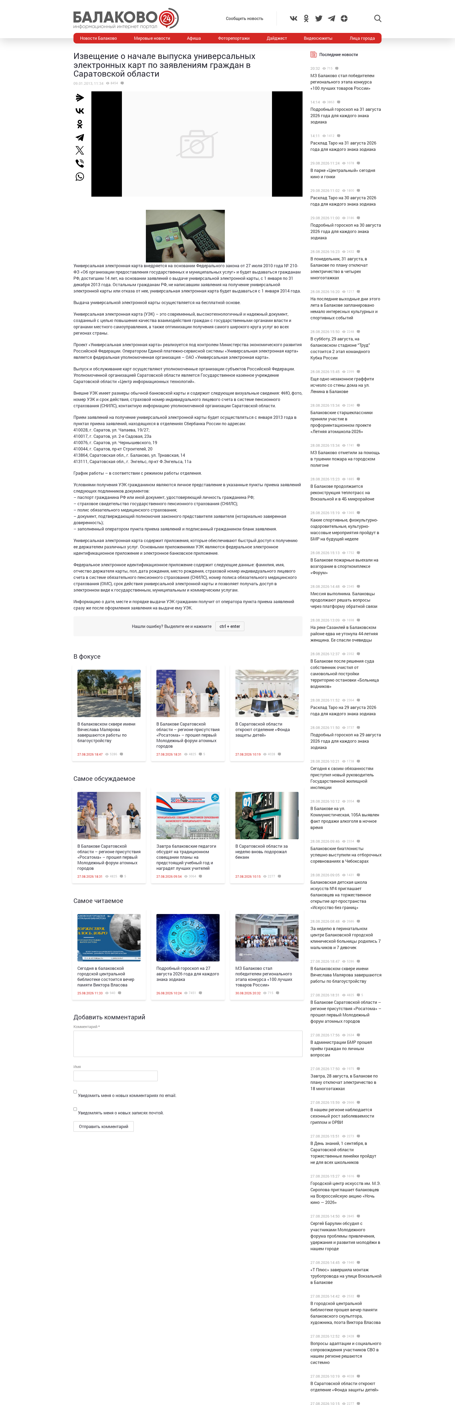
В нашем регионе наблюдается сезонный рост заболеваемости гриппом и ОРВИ (342, 1116)
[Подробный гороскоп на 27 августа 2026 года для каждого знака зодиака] (188, 937)
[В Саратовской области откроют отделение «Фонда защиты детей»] (267, 693)
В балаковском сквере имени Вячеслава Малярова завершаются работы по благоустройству (106, 732)
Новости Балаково (98, 38)
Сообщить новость (244, 18)
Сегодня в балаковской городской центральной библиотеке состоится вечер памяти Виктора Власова (105, 976)
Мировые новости (152, 38)
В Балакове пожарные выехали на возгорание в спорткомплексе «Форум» (344, 566)
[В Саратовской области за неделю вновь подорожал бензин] (267, 815)
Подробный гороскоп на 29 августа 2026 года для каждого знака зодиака (345, 741)
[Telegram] (81, 137)
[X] (81, 150)
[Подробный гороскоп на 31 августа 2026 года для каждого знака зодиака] (338, 102)
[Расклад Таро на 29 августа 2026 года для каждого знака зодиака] (357, 700)
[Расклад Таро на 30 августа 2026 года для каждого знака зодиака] (357, 190)
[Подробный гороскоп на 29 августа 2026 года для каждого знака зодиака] (357, 727)
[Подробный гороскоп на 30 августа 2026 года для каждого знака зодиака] (357, 218)
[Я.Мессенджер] (81, 97)
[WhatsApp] (82, 176)
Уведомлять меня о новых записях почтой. (121, 1112)
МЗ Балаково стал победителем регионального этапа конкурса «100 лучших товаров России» (263, 976)
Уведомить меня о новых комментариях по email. (127, 1095)
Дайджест (277, 38)
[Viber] (81, 163)
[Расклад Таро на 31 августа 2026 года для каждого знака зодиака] (338, 135)
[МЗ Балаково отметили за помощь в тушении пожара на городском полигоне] (357, 445)
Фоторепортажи (234, 38)
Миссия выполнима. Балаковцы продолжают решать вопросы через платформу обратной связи (343, 600)
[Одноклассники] (81, 124)
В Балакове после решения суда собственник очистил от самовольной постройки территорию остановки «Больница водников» (344, 673)
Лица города (362, 38)
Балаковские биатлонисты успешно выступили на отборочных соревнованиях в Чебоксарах (346, 855)
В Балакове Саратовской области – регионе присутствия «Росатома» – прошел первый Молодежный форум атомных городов (188, 735)
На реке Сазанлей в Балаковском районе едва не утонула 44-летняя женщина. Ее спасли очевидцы (344, 633)
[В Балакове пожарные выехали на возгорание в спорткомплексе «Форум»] (357, 552)
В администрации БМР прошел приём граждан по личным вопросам (341, 1048)
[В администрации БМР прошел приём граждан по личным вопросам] (357, 1035)
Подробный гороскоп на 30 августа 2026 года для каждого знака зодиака (345, 231)
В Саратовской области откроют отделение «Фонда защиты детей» (262, 729)
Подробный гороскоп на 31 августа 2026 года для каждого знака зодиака (345, 115)
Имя (77, 1066)
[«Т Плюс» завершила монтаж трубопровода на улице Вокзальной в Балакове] (357, 1262)
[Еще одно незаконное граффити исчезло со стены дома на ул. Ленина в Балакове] (357, 371)
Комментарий (86, 1026)
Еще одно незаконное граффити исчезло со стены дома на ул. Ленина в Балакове (342, 385)
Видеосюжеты (318, 38)
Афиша (194, 38)
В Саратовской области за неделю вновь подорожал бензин (261, 851)
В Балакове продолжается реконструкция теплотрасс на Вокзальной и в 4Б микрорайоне (342, 492)
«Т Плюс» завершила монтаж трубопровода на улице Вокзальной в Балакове (346, 1276)
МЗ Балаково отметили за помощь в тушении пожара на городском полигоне (345, 459)
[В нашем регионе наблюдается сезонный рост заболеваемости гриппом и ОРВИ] (357, 1102)
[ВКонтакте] (81, 111)
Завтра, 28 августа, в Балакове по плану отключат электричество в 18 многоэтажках (344, 1082)
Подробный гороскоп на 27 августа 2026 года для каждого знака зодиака (187, 973)
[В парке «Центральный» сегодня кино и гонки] (357, 163)
